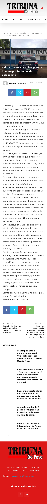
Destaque (12, 33)
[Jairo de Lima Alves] (6, 83)
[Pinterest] (27, 92)
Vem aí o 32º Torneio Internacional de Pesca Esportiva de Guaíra (29, 426)
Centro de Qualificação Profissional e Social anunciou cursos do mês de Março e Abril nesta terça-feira (35, 331)
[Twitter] (20, 92)
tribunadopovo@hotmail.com (22, 476)
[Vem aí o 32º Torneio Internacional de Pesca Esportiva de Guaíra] (9, 426)
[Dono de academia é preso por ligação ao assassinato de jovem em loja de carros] (9, 410)
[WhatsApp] (35, 92)
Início (5, 33)
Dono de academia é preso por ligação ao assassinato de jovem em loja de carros (28, 411)
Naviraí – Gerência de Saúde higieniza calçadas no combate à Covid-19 (12, 329)
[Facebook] (12, 92)
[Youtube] (26, 494)
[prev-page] (4, 435)
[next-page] (8, 435)
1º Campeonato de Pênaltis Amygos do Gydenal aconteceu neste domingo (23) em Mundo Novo (29, 356)
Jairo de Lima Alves (17, 83)
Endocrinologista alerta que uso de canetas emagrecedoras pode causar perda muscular (29, 395)
